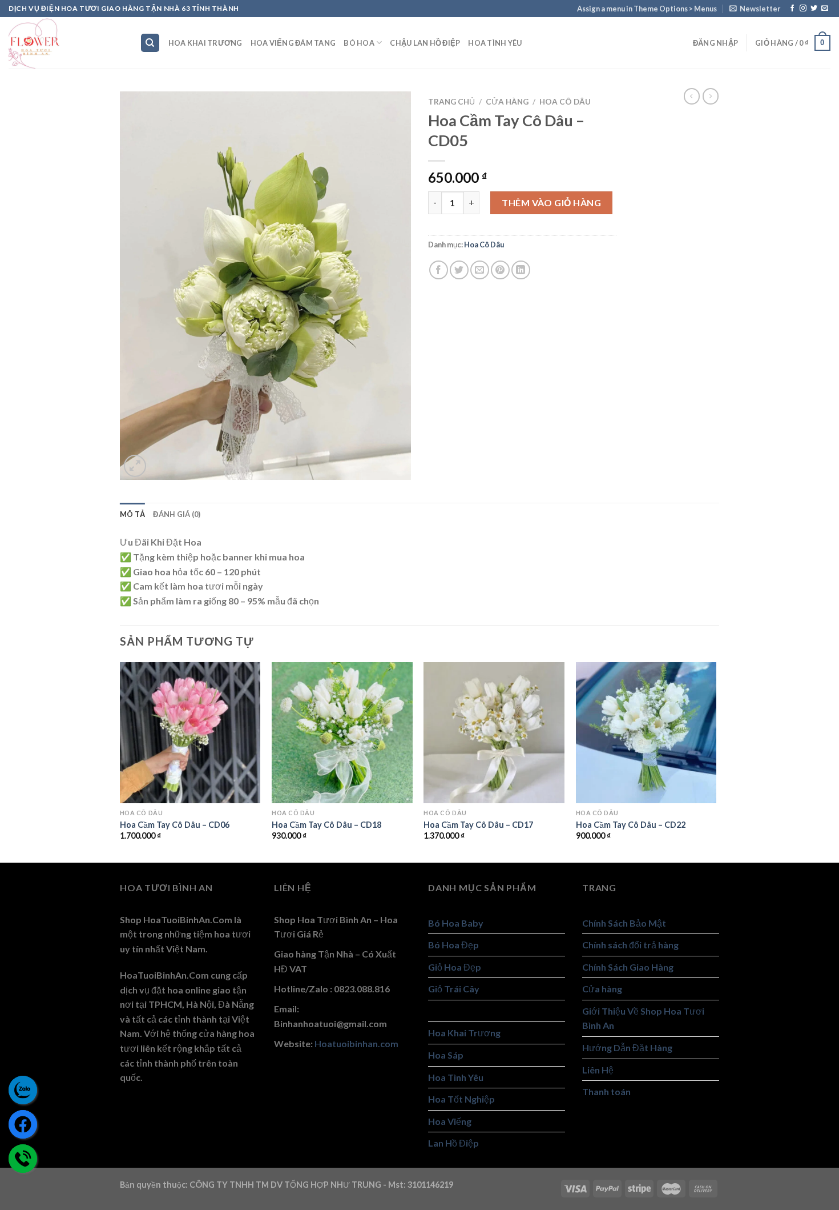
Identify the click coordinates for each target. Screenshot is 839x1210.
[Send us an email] (824, 9)
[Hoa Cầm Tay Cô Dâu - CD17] (493, 732)
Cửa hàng (507, 101)
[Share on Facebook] (438, 270)
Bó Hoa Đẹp (453, 944)
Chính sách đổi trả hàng (630, 944)
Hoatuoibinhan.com (356, 1043)
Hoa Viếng (449, 1121)
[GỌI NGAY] (23, 1158)
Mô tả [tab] (132, 514)
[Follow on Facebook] (792, 9)
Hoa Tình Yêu (495, 42)
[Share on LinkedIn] (520, 270)
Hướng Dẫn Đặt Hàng (627, 1047)
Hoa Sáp (445, 1054)
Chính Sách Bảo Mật (624, 922)
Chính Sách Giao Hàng (627, 966)
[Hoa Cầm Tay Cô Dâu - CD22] (646, 732)
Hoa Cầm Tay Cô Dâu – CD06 (174, 825)
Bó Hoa (359, 42)
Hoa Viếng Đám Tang (293, 42)
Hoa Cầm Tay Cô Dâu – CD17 (478, 825)
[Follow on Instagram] (803, 9)
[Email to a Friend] (479, 270)
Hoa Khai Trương (205, 42)
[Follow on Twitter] (813, 9)
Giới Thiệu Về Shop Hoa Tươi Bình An (643, 1018)
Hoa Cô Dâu (565, 101)
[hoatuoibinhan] (66, 43)
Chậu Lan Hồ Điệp (425, 42)
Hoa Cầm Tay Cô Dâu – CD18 (326, 825)
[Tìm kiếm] (150, 43)
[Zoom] (135, 466)
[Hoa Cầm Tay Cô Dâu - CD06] (190, 732)
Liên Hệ (598, 1069)
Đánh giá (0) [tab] (176, 514)
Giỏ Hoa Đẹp (454, 966)
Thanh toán (606, 1091)
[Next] (715, 761)
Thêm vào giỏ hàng (551, 202)
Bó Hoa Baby (455, 922)
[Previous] (120, 761)
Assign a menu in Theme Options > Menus (647, 8)
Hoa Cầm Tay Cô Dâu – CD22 (630, 825)
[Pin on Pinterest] (500, 270)
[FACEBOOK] (23, 1124)
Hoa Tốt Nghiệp (461, 1098)
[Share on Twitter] (459, 270)
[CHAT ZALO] (23, 1090)
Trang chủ (451, 101)
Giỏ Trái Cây (453, 988)
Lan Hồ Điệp (453, 1142)
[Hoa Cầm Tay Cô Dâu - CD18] (342, 732)
